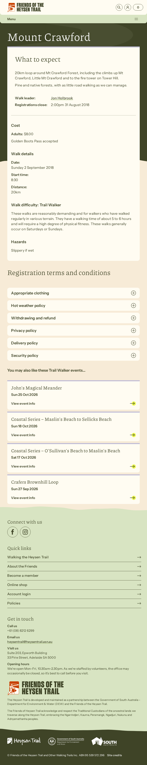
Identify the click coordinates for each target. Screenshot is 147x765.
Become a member (22, 576)
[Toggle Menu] (136, 19)
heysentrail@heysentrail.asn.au (29, 642)
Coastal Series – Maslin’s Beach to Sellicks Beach (61, 419)
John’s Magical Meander (36, 387)
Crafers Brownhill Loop (34, 481)
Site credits (114, 755)
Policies (13, 603)
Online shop (17, 585)
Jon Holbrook (62, 98)
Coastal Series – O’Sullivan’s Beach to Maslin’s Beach (65, 450)
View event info (23, 403)
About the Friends (22, 566)
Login (127, 7)
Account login (18, 594)
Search (119, 7)
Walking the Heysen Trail (27, 557)
